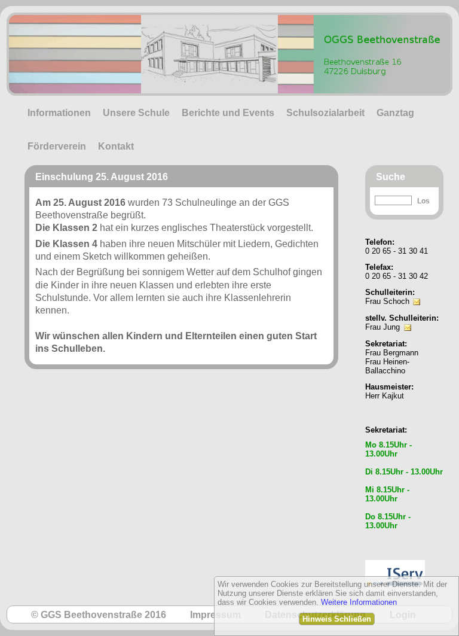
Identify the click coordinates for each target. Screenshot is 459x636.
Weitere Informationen (359, 602)
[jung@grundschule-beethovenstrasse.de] (407, 319)
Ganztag (395, 113)
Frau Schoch (387, 301)
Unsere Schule (136, 113)
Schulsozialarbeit (325, 113)
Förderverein (56, 146)
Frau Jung (382, 326)
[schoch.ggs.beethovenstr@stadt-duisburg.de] (416, 293)
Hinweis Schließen (336, 618)
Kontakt (116, 146)
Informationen (59, 113)
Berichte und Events (228, 113)
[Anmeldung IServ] (395, 557)
